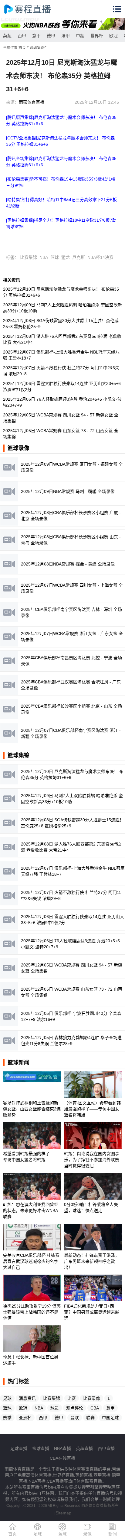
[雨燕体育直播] (33, 8)
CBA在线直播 (62, 1458)
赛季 (7, 1417)
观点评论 (74, 1408)
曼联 (74, 1417)
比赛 (71, 1398)
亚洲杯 (25, 1417)
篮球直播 (40, 1448)
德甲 (51, 35)
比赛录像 (91, 1398)
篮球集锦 (37, 48)
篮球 (54, 257)
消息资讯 (27, 1398)
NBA (43, 257)
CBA (94, 1408)
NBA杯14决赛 (100, 257)
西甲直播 (106, 1448)
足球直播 (18, 1448)
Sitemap (63, 1512)
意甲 (36, 35)
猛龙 (65, 257)
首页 (22, 48)
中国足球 (110, 1417)
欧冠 (113, 35)
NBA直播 (62, 1448)
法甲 (65, 35)
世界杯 (96, 35)
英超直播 (84, 1448)
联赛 (90, 1417)
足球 (7, 1398)
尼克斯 (78, 257)
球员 (54, 1408)
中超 (80, 35)
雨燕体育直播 (31, 102)
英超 (7, 35)
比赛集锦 (28, 257)
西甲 (22, 35)
